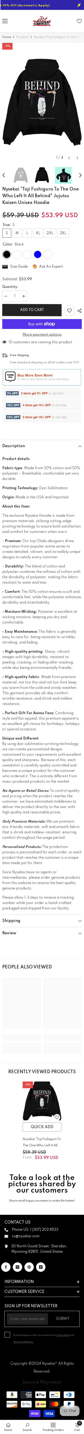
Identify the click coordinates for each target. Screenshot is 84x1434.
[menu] (5, 21)
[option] (42, 102)
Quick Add (42, 1127)
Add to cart (32, 310)
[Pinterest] (29, 1267)
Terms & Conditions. (23, 1342)
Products (22, 37)
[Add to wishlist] (69, 310)
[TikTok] (40, 1267)
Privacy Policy (63, 1335)
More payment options (42, 335)
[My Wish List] (79, 21)
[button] (69, 158)
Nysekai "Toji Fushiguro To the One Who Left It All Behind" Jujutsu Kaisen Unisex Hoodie (42, 1143)
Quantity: (10, 287)
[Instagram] (17, 1267)
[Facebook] (6, 1267)
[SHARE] (78, 310)
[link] (21, 1038)
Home (6, 37)
